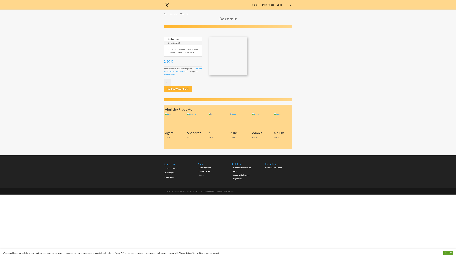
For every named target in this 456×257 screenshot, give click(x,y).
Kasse (201, 175)
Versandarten (204, 171)
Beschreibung (173, 39)
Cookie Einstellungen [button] (273, 168)
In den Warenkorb (178, 89)
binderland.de (208, 191)
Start (165, 14)
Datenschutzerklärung (242, 168)
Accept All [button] (448, 253)
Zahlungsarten (205, 168)
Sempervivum (173, 14)
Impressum (237, 179)
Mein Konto (268, 5)
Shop (279, 5)
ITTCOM (231, 191)
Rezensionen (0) (174, 43)
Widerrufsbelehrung (241, 175)
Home (254, 5)
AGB (235, 171)
